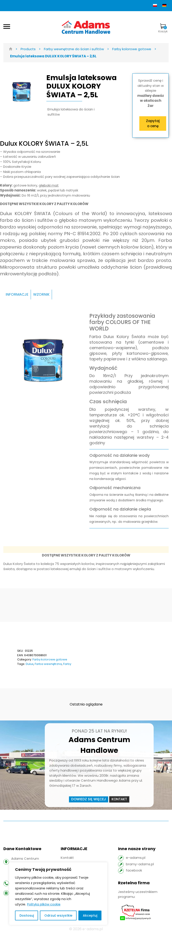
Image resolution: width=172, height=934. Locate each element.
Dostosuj (26, 915)
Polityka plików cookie (43, 904)
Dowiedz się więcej (88, 799)
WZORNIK (41, 294)
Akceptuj (90, 915)
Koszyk (163, 29)
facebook (134, 870)
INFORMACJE (17, 294)
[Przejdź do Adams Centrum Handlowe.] (10, 49)
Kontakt (119, 799)
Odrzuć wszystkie (58, 915)
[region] (58, 893)
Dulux (29, 664)
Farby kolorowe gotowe (49, 659)
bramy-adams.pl (140, 864)
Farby (67, 664)
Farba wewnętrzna (48, 664)
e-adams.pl (135, 857)
